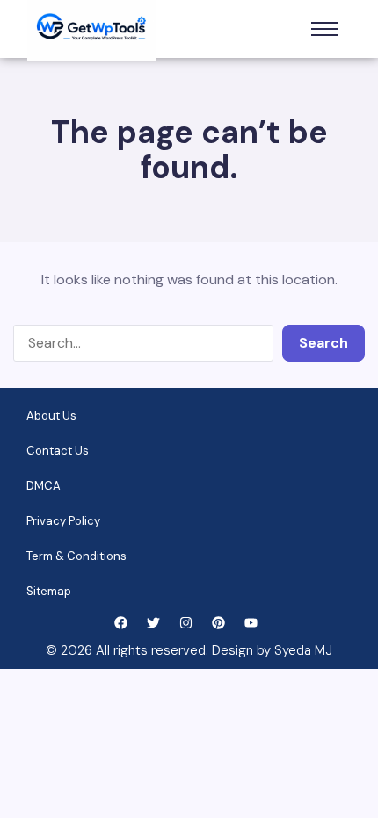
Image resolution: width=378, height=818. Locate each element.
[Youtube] (251, 623)
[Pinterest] (218, 623)
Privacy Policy (63, 520)
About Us (51, 415)
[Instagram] (186, 623)
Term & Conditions (76, 556)
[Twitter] (153, 623)
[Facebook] (121, 623)
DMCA (43, 485)
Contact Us (57, 450)
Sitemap (48, 591)
